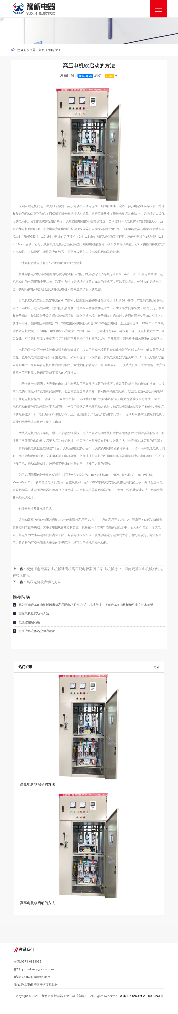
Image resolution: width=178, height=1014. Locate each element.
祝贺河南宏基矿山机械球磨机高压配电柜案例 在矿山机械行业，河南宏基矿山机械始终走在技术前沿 (86, 605)
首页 (42, 50)
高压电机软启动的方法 (43, 582)
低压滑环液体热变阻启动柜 (37, 631)
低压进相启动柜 (29, 622)
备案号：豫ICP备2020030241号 (141, 996)
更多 (156, 667)
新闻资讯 (54, 50)
